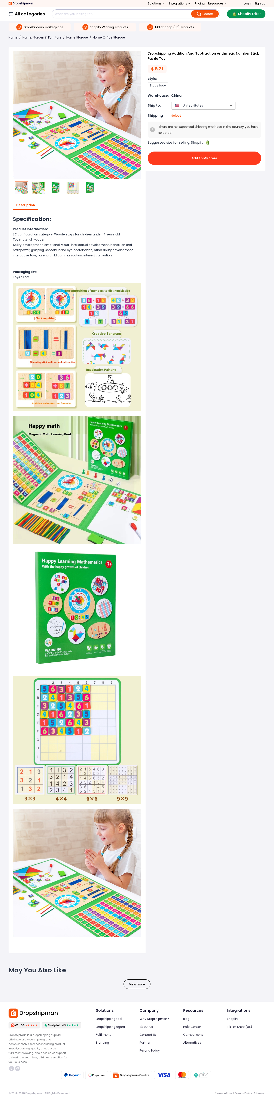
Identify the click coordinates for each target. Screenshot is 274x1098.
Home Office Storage (109, 37)
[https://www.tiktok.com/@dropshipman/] (11, 1068)
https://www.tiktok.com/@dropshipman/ (12, 1068)
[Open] (231, 106)
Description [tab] (25, 205)
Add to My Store (204, 158)
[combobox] (197, 105)
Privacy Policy (243, 1093)
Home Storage (77, 37)
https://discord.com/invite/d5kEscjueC (18, 1068)
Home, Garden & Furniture (41, 37)
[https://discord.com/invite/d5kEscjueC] (17, 1068)
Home (13, 37)
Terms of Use (223, 1093)
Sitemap (259, 1093)
